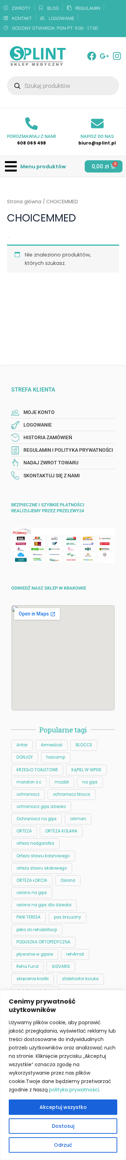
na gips (90, 782)
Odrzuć (63, 1144)
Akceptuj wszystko (63, 1107)
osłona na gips (31, 892)
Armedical (51, 745)
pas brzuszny (67, 917)
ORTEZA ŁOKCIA (31, 880)
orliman (78, 819)
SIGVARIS (61, 966)
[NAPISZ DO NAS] (97, 123)
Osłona (68, 880)
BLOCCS (84, 745)
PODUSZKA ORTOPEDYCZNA (43, 942)
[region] (63, 1075)
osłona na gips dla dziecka (43, 905)
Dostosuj (63, 1126)
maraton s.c (28, 782)
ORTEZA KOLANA (61, 831)
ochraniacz (28, 794)
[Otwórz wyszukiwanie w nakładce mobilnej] (63, 86)
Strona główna (24, 201)
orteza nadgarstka (35, 843)
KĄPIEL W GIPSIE (86, 770)
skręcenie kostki (32, 979)
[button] (35, 166)
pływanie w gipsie (34, 954)
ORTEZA (24, 831)
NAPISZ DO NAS (97, 136)
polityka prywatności (74, 1089)
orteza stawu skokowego (41, 868)
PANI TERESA (28, 917)
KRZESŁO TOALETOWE (37, 770)
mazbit (62, 782)
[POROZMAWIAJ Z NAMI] (31, 123)
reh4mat (75, 954)
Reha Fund (27, 966)
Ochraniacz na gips (36, 819)
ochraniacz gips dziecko (41, 806)
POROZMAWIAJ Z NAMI (31, 136)
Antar (22, 745)
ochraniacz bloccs (71, 794)
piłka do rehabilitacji (36, 930)
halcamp (55, 757)
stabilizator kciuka (80, 979)
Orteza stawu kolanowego (43, 856)
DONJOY (24, 757)
